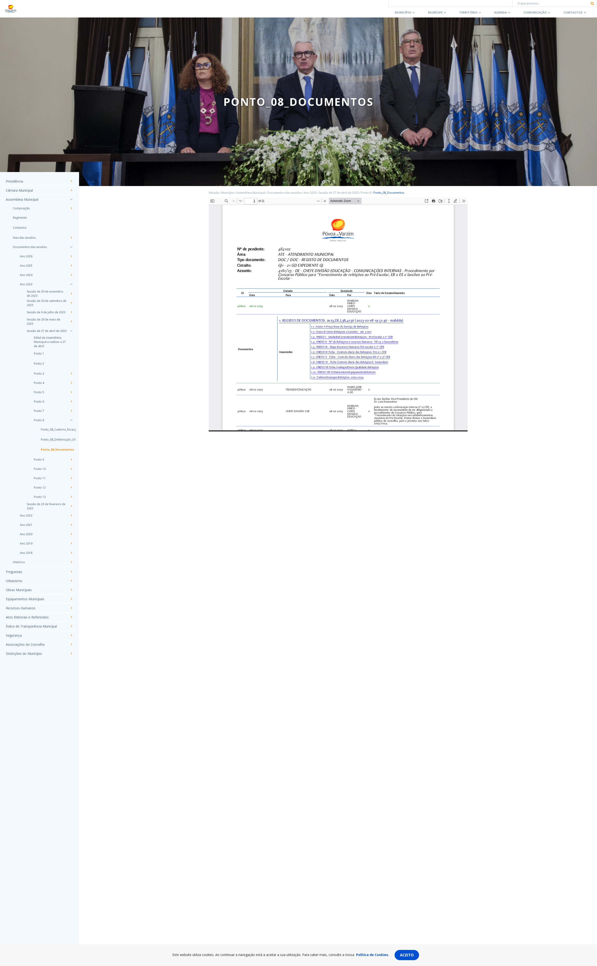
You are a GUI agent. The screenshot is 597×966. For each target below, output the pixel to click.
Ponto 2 (39, 364)
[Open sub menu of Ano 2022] (71, 515)
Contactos (573, 12)
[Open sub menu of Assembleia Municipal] (71, 199)
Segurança (14, 635)
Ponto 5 (39, 392)
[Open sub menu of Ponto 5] (71, 392)
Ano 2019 (26, 543)
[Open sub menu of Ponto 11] (71, 478)
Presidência (14, 181)
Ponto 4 (39, 383)
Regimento (20, 218)
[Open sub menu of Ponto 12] (71, 487)
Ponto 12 (40, 488)
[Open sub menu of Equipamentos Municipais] (71, 598)
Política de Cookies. (372, 954)
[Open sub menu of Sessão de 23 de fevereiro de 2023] (71, 506)
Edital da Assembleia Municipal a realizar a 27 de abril (50, 342)
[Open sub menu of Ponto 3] (71, 373)
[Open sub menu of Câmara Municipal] (71, 190)
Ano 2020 (26, 534)
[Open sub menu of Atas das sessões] (71, 237)
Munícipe (435, 12)
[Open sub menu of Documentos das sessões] (71, 246)
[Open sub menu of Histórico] (71, 562)
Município (403, 12)
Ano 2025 (26, 266)
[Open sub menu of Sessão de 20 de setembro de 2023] (71, 302)
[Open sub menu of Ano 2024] (71, 274)
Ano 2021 (26, 525)
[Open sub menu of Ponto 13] (71, 496)
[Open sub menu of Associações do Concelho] (71, 644)
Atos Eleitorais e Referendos (27, 617)
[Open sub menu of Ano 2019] (71, 543)
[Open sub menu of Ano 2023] (71, 284)
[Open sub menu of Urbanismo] (71, 580)
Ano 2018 (26, 553)
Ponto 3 (39, 374)
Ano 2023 (26, 284)
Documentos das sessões (30, 247)
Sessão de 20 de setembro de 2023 (46, 303)
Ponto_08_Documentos (54, 450)
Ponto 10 (40, 469)
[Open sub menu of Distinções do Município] (71, 653)
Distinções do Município (24, 653)
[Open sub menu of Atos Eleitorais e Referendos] (71, 617)
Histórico (19, 562)
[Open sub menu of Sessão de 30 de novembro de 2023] (71, 293)
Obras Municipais (19, 590)
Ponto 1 (39, 353)
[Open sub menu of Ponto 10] (71, 468)
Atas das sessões (24, 238)
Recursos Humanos (20, 608)
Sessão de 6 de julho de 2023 (46, 312)
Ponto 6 (39, 402)
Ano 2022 (26, 516)
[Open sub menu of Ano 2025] (71, 265)
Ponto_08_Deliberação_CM (54, 440)
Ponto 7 (39, 411)
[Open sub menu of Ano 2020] (71, 534)
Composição (21, 208)
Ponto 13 (40, 497)
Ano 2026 (26, 256)
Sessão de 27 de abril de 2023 (47, 331)
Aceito (407, 955)
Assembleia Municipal (22, 199)
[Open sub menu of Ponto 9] (71, 459)
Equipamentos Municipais (25, 599)
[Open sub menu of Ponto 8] (71, 420)
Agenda (500, 12)
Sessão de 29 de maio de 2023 (43, 321)
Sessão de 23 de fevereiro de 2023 (46, 506)
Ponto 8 (39, 420)
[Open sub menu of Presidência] (71, 181)
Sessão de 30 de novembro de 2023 (45, 294)
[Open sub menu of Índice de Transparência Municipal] (71, 626)
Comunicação (535, 12)
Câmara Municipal (19, 190)
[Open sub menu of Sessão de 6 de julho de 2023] (71, 312)
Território (468, 12)
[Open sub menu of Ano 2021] (71, 524)
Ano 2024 (26, 275)
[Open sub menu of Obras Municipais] (71, 589)
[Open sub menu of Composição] (71, 208)
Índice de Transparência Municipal (31, 626)
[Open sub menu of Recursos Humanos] (71, 608)
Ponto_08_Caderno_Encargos (54, 429)
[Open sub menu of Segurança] (71, 635)
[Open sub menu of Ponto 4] (71, 382)
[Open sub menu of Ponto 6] (71, 401)
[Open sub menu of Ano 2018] (71, 552)
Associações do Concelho (25, 644)
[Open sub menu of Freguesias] (71, 571)
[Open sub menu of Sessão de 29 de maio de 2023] (71, 321)
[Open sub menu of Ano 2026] (71, 256)
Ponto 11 (40, 478)
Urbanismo (14, 581)
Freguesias (14, 571)
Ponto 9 (39, 460)
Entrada (214, 193)
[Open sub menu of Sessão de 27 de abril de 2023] (71, 330)
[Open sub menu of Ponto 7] (71, 410)
